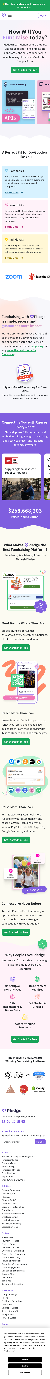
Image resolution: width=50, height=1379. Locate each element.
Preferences (25, 1372)
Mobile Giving (8, 1166)
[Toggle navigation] (9, 15)
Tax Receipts (8, 1277)
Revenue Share (9, 1274)
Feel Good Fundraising (12, 1301)
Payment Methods (10, 1240)
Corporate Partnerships (13, 1206)
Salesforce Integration (12, 1284)
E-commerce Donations (13, 1213)
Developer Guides (10, 1307)
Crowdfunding (8, 1173)
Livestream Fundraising (13, 1250)
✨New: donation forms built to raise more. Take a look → (23, 5)
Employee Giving (10, 1216)
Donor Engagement (11, 1267)
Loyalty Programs (10, 1220)
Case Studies (7, 1304)
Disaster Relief (9, 1200)
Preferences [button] (9, 1351)
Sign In (43, 15)
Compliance (7, 1210)
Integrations (8, 1314)
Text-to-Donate (9, 1244)
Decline (25, 1366)
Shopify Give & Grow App (13, 1179)
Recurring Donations (11, 1260)
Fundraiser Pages (10, 1159)
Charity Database (10, 1203)
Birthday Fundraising (11, 1223)
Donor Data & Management (15, 1264)
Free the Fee (7, 1237)
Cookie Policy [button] (27, 1345)
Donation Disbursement (13, 1270)
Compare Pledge (10, 1294)
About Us (6, 1328)
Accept (25, 1359)
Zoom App (7, 1280)
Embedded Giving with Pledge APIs (18, 1156)
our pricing (37, 346)
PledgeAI (6, 1196)
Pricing (5, 1297)
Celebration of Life (11, 1226)
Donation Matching (11, 1257)
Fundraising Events (11, 1169)
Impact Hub (7, 1176)
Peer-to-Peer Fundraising (14, 1254)
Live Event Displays (11, 1247)
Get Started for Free (25, 70)
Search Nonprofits (10, 1311)
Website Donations (11, 1190)
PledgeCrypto (8, 1193)
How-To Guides (9, 1317)
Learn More (11, 192)
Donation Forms (9, 1163)
